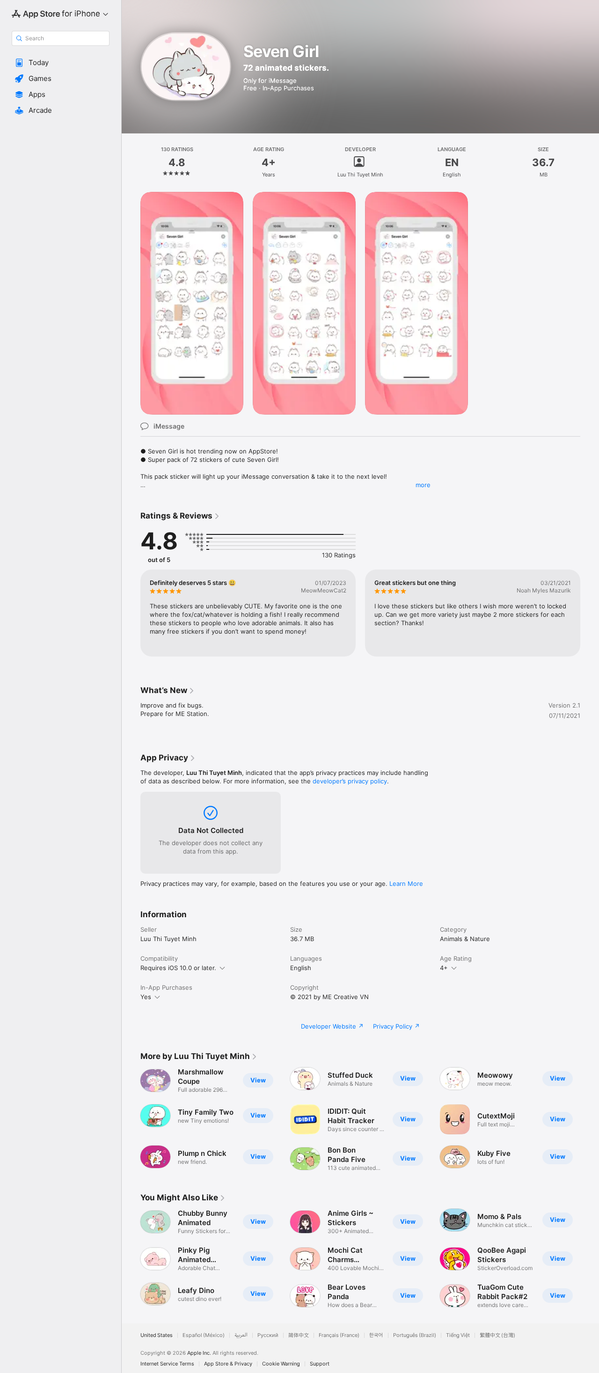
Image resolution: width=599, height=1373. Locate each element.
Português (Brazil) (414, 1335)
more (423, 485)
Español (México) (204, 1335)
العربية (241, 1335)
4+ (444, 967)
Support (319, 1363)
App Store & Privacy (228, 1363)
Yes (145, 997)
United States (156, 1335)
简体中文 (298, 1335)
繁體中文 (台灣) (497, 1335)
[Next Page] (589, 613)
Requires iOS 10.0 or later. (178, 967)
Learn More (406, 883)
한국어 (376, 1335)
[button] (60, 63)
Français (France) (339, 1335)
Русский (267, 1335)
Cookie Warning (281, 1363)
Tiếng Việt (458, 1335)
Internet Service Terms (167, 1363)
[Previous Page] (131, 613)
